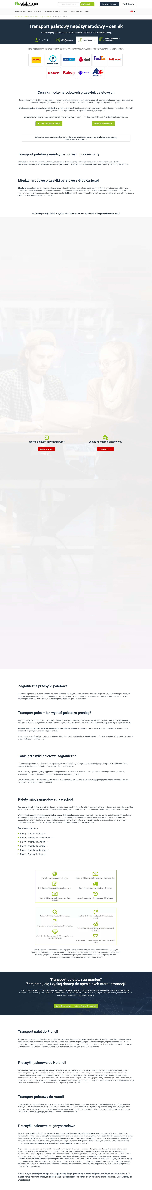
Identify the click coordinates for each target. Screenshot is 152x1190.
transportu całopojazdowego (83, 1133)
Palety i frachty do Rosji (31, 833)
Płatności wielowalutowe (107, 137)
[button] (133, 11)
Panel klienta (127, 4)
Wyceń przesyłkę (76, 11)
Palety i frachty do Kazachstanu (35, 837)
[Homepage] (26, 4)
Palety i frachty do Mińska (32, 846)
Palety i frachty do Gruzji (32, 854)
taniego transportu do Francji (89, 1039)
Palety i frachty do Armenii (33, 842)
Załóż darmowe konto (109, 4)
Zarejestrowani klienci (33, 117)
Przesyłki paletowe (25, 1133)
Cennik (65, 11)
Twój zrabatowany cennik (71, 117)
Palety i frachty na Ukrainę (33, 850)
